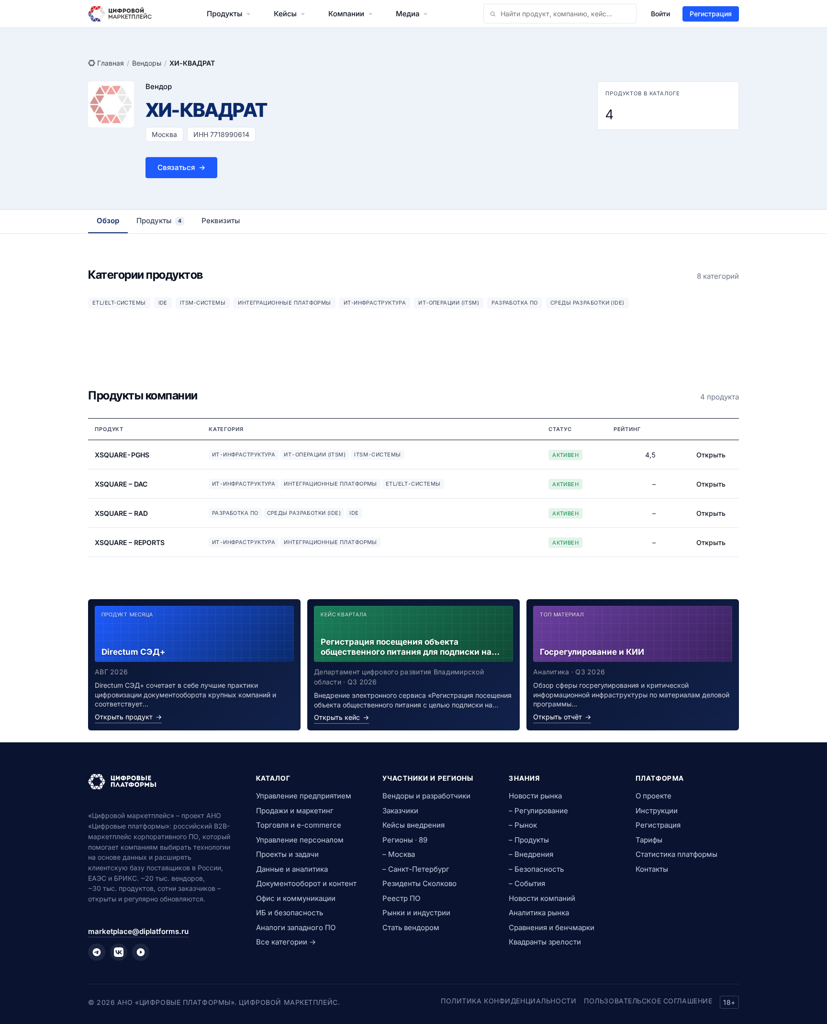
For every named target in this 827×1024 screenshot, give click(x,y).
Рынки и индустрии (416, 912)
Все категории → (286, 941)
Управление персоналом (300, 839)
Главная (110, 63)
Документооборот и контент (306, 883)
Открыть (711, 455)
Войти (660, 14)
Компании (346, 13)
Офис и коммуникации (295, 898)
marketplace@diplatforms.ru (138, 931)
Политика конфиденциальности (508, 1001)
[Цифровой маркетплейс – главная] (120, 14)
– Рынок (523, 825)
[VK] (118, 952)
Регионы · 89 (404, 839)
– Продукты (529, 839)
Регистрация (711, 14)
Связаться (181, 167)
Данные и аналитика (292, 869)
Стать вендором (410, 927)
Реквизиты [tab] (220, 220)
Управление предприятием (303, 795)
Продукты (224, 13)
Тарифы (649, 839)
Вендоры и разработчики (426, 795)
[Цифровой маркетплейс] (160, 781)
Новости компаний (542, 898)
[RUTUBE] (140, 952)
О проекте (653, 795)
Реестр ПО (401, 898)
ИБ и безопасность (289, 912)
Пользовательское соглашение (648, 1001)
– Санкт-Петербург (415, 869)
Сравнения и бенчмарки (551, 927)
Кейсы (285, 13)
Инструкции (657, 810)
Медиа (407, 13)
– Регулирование (538, 810)
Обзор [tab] (108, 220)
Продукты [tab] (158, 220)
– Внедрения (531, 854)
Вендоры (146, 63)
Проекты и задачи (287, 854)
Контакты (652, 869)
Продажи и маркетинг (295, 810)
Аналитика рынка (539, 912)
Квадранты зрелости (545, 941)
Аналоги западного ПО (295, 927)
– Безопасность (536, 869)
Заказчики (400, 810)
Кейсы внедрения (413, 825)
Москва (164, 134)
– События (527, 883)
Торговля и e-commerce (298, 825)
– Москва (398, 854)
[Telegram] (96, 952)
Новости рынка (535, 795)
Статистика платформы (676, 854)
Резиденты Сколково (419, 883)
